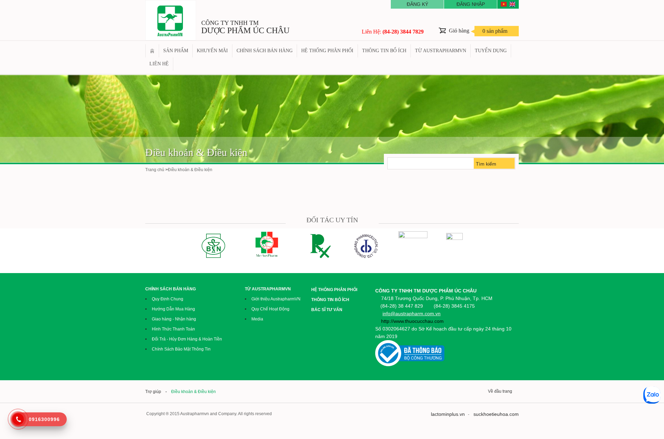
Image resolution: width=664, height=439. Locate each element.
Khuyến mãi (212, 50)
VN (504, 4)
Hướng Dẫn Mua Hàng (173, 309)
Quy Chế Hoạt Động (270, 309)
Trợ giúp (153, 391)
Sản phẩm (175, 50)
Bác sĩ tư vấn (326, 309)
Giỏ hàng (478, 31)
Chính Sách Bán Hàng (265, 50)
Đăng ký (417, 4)
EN (512, 4)
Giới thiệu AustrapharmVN (276, 299)
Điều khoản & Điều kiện (196, 152)
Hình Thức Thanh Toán (173, 329)
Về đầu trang (501, 391)
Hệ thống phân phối (327, 50)
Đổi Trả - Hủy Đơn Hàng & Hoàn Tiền (187, 339)
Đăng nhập (470, 4)
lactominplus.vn (448, 414)
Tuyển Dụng (491, 50)
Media (257, 319)
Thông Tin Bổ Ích (384, 50)
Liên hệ (159, 63)
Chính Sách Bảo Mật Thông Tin (181, 349)
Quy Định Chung (167, 299)
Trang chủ (152, 50)
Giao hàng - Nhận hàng (174, 319)
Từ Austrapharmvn (440, 50)
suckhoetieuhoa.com (496, 414)
